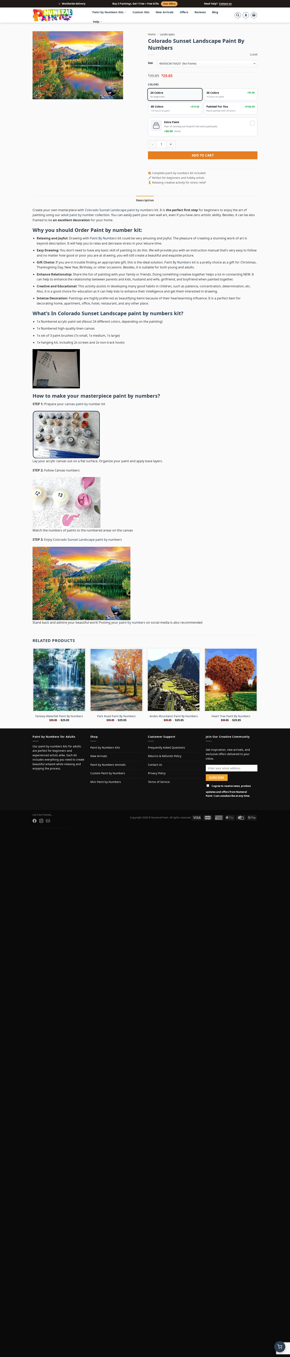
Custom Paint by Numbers (107, 773)
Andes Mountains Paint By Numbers (174, 716)
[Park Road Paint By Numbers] (116, 679)
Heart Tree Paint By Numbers (230, 716)
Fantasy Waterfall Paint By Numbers (59, 716)
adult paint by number (77, 215)
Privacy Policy (157, 773)
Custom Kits (141, 12)
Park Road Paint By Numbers (116, 716)
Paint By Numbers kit (180, 262)
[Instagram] (41, 821)
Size (150, 63)
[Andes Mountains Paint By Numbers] (173, 679)
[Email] (48, 821)
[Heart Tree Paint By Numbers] (230, 679)
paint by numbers (135, 395)
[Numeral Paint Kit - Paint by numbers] (58, 15)
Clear (253, 54)
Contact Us (155, 765)
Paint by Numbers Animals (108, 765)
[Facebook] (34, 821)
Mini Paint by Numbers (105, 782)
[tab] (145, 200)
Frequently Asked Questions (166, 747)
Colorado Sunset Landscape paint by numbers (119, 210)
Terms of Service (159, 782)
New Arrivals (164, 12)
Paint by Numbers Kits (107, 12)
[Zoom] (38, 94)
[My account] (246, 15)
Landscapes (167, 34)
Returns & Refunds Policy (164, 756)
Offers (184, 12)
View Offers (169, 3)
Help (96, 21)
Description (145, 200)
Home (152, 34)
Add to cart (203, 155)
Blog (215, 12)
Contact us (225, 3)
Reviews (200, 12)
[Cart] (254, 15)
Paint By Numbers (103, 238)
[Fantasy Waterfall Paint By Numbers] (59, 679)
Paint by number (112, 230)
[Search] (238, 15)
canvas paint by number (83, 404)
